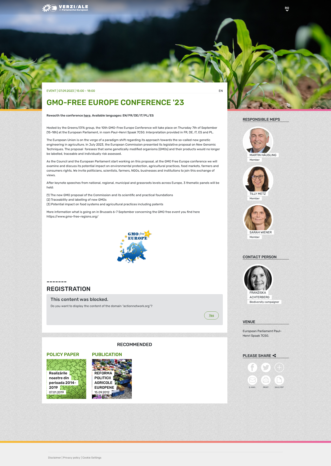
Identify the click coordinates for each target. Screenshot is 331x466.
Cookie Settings (91, 457)
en (221, 91)
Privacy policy (71, 457)
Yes (211, 315)
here (87, 115)
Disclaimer (54, 457)
